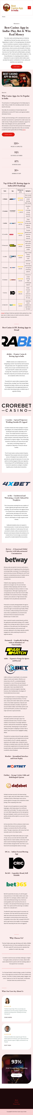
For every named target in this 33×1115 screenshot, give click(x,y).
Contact (17, 1102)
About (16, 1100)
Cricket (2, 313)
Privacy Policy (16, 1104)
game (24, 129)
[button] (16, 1075)
